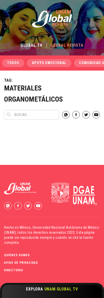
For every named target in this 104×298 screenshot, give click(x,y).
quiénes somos (17, 255)
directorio (13, 270)
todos (13, 63)
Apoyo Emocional (49, 63)
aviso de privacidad (21, 262)
